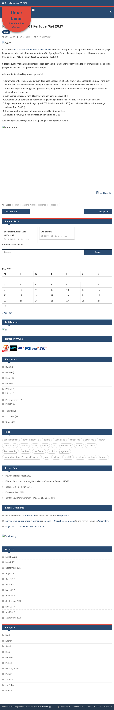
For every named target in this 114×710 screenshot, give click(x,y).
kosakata (91, 445)
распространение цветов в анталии (23, 521)
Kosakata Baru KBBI (14, 492)
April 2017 (10, 595)
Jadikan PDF (106, 193)
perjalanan (64, 451)
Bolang (47, 440)
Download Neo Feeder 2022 (18, 476)
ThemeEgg (46, 707)
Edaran (8, 393)
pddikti (52, 451)
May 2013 (10, 607)
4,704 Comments (44, 37)
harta (6, 445)
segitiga (80, 457)
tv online (103, 457)
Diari (6, 32)
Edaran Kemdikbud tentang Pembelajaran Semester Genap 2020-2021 (38, 481)
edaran (102, 440)
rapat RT (54, 205)
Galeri (8, 372)
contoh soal (75, 440)
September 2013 (13, 601)
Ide (14, 445)
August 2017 (11, 573)
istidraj (45, 445)
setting (91, 457)
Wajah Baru (11, 211)
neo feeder (39, 451)
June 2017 (10, 584)
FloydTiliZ (9, 526)
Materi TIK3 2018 (94, 707)
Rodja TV (103, 211)
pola (47, 457)
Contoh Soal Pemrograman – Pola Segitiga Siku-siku (30, 498)
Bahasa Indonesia (31, 440)
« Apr (4, 313)
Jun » (11, 313)
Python (8, 404)
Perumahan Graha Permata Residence (32, 49)
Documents (65, 707)
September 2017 (13, 568)
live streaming (10, 451)
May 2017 (10, 590)
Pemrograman (12, 400)
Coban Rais (60, 440)
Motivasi (9, 383)
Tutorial (9, 411)
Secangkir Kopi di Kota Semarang (15, 233)
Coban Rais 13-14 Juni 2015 (18, 487)
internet (24, 445)
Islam (8, 378)
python (56, 457)
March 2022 (11, 557)
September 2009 (13, 618)
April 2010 (10, 612)
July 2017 (10, 579)
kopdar (79, 445)
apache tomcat (11, 440)
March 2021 (11, 562)
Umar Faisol (25, 37)
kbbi (55, 445)
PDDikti (8, 389)
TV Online (10, 416)
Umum (8, 422)
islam (35, 445)
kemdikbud (66, 445)
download (89, 440)
